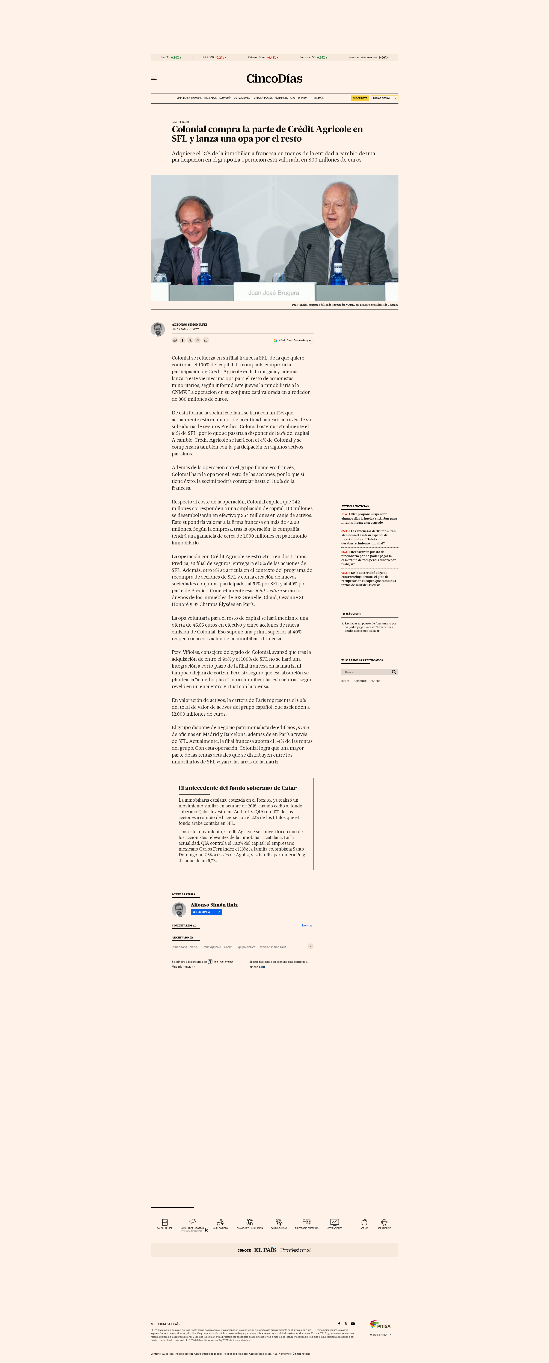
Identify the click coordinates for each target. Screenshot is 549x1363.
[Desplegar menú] (154, 78)
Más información (182, 966)
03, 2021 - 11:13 (185, 329)
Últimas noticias (285, 98)
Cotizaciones (242, 98)
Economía (225, 98)
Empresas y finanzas (189, 98)
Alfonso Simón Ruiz (189, 324)
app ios (364, 1228)
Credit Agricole (211, 947)
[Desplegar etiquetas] (311, 946)
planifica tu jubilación (250, 1228)
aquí (262, 967)
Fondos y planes (263, 98)
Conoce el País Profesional (274, 1250)
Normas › (308, 925)
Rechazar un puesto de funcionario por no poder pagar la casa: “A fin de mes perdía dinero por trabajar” (368, 558)
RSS (275, 1353)
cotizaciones (334, 1228)
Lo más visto (351, 614)
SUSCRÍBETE (360, 98)
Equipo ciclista (246, 947)
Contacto (156, 1353)
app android (384, 1228)
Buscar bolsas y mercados (362, 660)
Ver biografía (201, 911)
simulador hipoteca (192, 1228)
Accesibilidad (256, 1353)
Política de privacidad (236, 1353)
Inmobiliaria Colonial (185, 947)
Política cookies (184, 1353)
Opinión (302, 98)
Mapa (268, 1353)
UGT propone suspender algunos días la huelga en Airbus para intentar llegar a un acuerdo (369, 518)
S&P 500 (208, 57)
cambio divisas (279, 1228)
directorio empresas (306, 1228)
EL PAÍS (317, 96)
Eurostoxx (360, 681)
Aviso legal (168, 1353)
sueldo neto (220, 1228)
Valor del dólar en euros (363, 57)
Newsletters (285, 1353)
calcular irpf (164, 1228)
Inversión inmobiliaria (272, 947)
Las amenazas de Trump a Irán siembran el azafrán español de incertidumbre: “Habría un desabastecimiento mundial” (368, 537)
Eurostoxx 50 (307, 57)
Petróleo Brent (256, 57)
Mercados (210, 98)
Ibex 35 (165, 57)
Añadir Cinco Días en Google (295, 340)
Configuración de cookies (208, 1353)
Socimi (228, 947)
